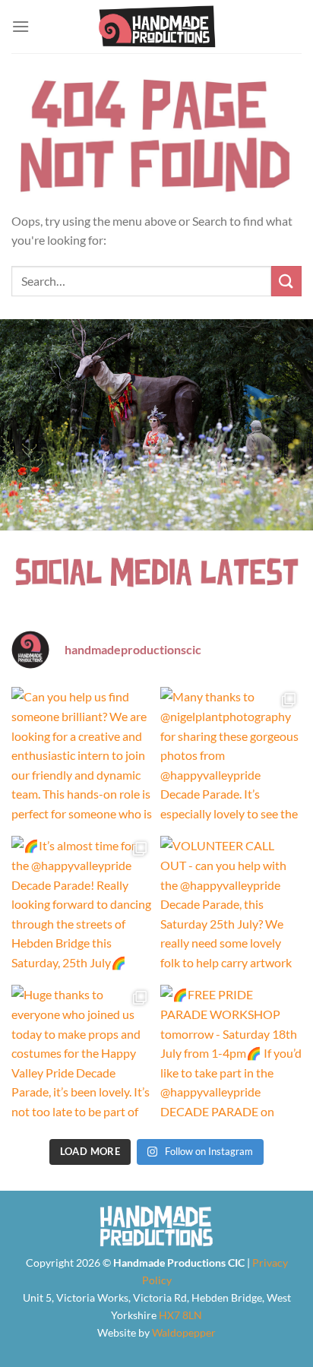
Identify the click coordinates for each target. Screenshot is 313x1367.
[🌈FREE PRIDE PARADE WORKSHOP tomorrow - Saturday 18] (231, 1055)
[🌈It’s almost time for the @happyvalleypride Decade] (82, 906)
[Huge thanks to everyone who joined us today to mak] (82, 1055)
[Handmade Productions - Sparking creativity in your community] (157, 26)
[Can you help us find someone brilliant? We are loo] (82, 757)
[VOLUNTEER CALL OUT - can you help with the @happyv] (231, 906)
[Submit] (286, 281)
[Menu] (20, 26)
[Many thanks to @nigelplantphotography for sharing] (231, 757)
